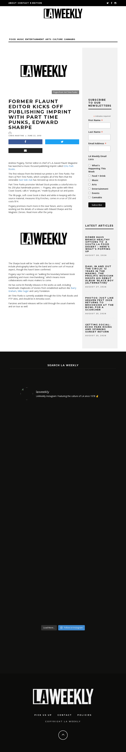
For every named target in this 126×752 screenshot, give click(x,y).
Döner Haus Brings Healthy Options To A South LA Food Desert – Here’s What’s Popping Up (97, 244)
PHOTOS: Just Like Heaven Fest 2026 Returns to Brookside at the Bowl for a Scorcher (99, 303)
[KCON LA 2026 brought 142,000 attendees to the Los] (74, 513)
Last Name (95, 132)
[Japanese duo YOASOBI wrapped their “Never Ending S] (52, 513)
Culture (58, 39)
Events (95, 193)
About (12, 3)
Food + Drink (99, 175)
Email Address (97, 143)
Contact (23, 3)
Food (12, 39)
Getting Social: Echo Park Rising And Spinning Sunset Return (98, 328)
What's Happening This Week (97, 168)
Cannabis (69, 39)
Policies (84, 715)
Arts (48, 39)
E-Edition (36, 3)
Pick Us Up (43, 715)
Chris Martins (16, 136)
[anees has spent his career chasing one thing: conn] (31, 513)
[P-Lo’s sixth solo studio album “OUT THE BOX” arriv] (95, 513)
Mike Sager (23, 291)
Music (20, 39)
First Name (95, 120)
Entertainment (34, 39)
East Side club (25, 179)
